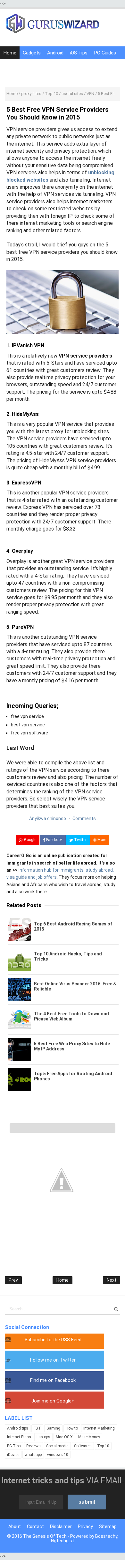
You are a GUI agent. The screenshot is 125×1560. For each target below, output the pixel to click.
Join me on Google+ (52, 1401)
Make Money (89, 1437)
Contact (35, 1526)
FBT (37, 1428)
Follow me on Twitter (53, 1360)
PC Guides (105, 53)
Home (9, 53)
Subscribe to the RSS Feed (53, 1340)
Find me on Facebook (53, 1380)
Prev (13, 1280)
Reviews (33, 1446)
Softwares (83, 1446)
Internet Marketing (99, 1428)
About (14, 1526)
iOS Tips (79, 53)
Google (29, 839)
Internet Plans (19, 1437)
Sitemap (108, 1526)
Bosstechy (106, 1536)
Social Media (40, 66)
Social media (57, 1446)
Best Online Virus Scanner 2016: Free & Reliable (75, 986)
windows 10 (57, 1454)
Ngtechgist (62, 1540)
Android (55, 53)
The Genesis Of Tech (45, 1536)
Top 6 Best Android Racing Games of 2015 (73, 926)
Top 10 (103, 1446)
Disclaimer (61, 1526)
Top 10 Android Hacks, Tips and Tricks (68, 956)
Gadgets (32, 53)
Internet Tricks (75, 66)
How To (12, 66)
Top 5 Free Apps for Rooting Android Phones (73, 1076)
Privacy (85, 1526)
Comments (84, 818)
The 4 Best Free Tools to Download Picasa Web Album (71, 1016)
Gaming (53, 1428)
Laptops (43, 1437)
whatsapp (33, 1454)
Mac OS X (64, 1437)
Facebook (54, 839)
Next (111, 1280)
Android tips (17, 1428)
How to (72, 1428)
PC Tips (14, 1446)
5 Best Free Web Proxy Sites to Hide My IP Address (72, 1046)
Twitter (80, 839)
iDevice (13, 1454)
